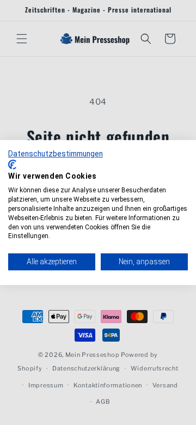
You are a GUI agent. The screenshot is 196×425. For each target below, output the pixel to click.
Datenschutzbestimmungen (55, 153)
